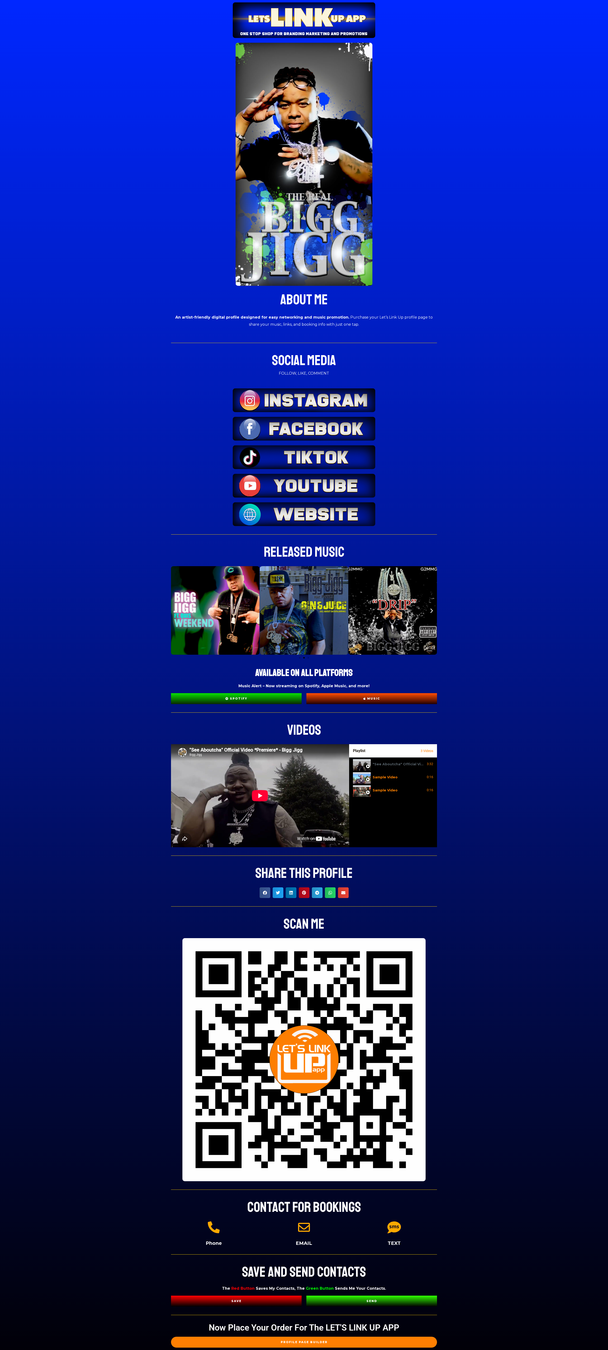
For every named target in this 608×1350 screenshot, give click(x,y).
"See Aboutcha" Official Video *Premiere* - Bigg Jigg (420, 764)
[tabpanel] (260, 795)
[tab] (393, 764)
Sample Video (385, 777)
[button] (176, 610)
